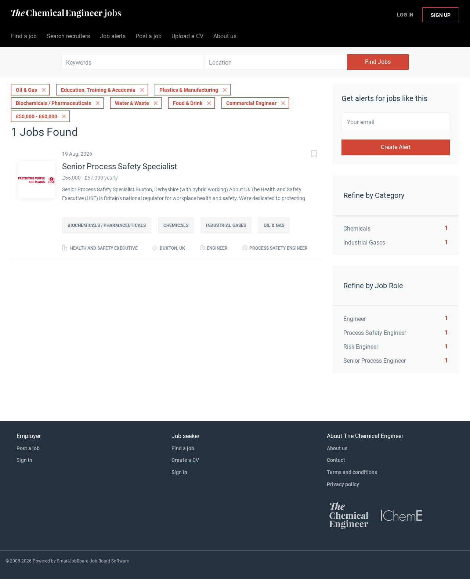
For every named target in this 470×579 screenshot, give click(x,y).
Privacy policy (343, 484)
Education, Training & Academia (98, 90)
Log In (405, 15)
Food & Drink (187, 103)
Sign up (441, 15)
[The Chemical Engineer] (349, 515)
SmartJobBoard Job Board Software (93, 561)
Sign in (24, 460)
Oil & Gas (26, 90)
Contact (336, 460)
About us (337, 448)
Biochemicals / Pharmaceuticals (53, 103)
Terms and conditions (352, 472)
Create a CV (185, 460)
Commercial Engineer (251, 103)
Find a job (182, 448)
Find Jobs (378, 61)
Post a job (28, 448)
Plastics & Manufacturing (188, 90)
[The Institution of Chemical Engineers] (402, 515)
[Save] (306, 154)
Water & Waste (132, 103)
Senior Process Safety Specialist (119, 166)
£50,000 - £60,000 (36, 116)
